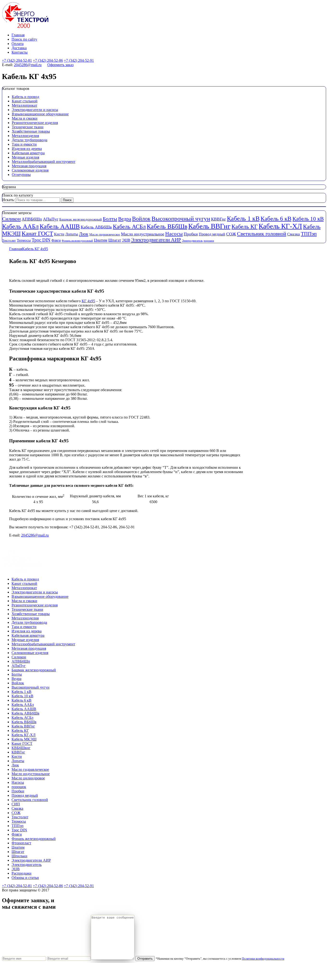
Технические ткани (27, 127)
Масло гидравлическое (104, 234)
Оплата (18, 44)
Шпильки (19, 856)
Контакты (20, 52)
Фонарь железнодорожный (77, 240)
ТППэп (309, 234)
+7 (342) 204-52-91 (79, 60)
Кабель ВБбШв (167, 226)
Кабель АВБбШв (96, 227)
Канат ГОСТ (37, 233)
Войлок (141, 218)
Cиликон (11, 219)
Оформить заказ (60, 65)
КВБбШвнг (21, 748)
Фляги (56, 240)
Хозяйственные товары (31, 131)
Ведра (124, 219)
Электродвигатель (192, 240)
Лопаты (71, 234)
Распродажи (21, 873)
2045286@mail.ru (28, 65)
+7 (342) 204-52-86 (48, 60)
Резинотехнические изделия (35, 123)
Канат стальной (24, 101)
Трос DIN (41, 239)
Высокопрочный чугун (181, 218)
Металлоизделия (25, 136)
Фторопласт (21, 843)
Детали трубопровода (29, 140)
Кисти (59, 234)
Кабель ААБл (20, 226)
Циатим (100, 240)
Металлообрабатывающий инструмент (43, 162)
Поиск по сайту (24, 39)
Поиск (67, 200)
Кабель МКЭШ (24, 739)
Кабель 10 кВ (308, 219)
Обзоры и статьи (25, 878)
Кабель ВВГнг (209, 226)
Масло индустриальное (142, 234)
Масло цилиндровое (28, 778)
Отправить (145, 958)
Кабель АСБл (129, 226)
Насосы (174, 234)
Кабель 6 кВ (276, 218)
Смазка (293, 234)
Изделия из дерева (27, 149)
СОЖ (231, 234)
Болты (110, 219)
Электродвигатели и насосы (35, 110)
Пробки (191, 234)
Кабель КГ (244, 226)
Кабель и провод (25, 97)
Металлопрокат (24, 105)
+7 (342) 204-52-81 (17, 60)
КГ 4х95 (88, 301)
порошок (209, 240)
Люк (83, 233)
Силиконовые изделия (30, 170)
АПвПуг (50, 219)
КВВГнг (218, 219)
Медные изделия (25, 157)
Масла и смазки (24, 118)
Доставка (19, 48)
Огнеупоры (21, 175)
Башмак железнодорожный (80, 219)
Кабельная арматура (28, 153)
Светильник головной (261, 234)
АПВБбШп (32, 219)
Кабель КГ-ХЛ (280, 226)
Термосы (24, 240)
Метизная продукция (29, 166)
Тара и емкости (24, 144)
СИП (16, 804)
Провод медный (212, 234)
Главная (18, 35)
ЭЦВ (126, 240)
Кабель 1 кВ (243, 218)
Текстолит (9, 240)
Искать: (8, 200)
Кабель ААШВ (60, 226)
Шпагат (114, 240)
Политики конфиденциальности (263, 958)
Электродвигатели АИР (156, 240)
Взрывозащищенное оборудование (40, 114)
